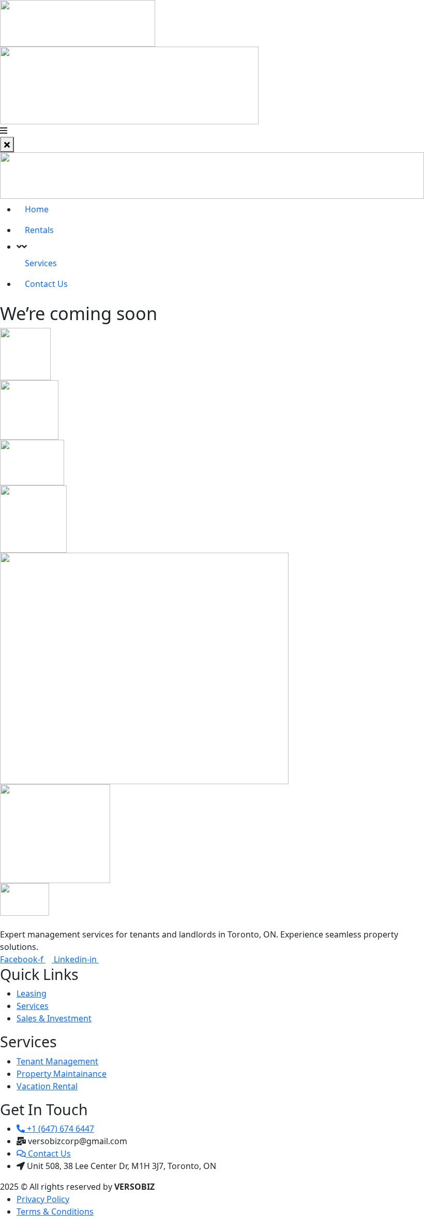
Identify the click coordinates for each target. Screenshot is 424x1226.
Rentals (39, 230)
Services (41, 263)
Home (37, 209)
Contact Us (46, 284)
